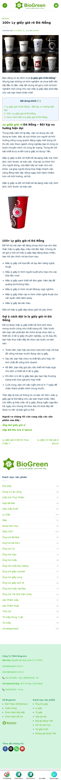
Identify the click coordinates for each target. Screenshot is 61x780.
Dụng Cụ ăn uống (12, 491)
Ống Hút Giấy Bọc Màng (15, 565)
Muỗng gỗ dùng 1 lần (46, 733)
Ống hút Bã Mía (10, 537)
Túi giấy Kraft (42, 729)
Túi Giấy (6, 622)
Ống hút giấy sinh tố (13, 582)
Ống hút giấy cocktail (13, 571)
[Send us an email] (10, 748)
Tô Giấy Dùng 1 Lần (12, 617)
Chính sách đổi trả (14, 716)
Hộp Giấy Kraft (10, 508)
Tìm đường (7, 778)
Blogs (5, 19)
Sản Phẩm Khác (10, 605)
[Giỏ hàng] (56, 5)
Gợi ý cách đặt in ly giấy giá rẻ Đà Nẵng (25, 117)
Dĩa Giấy (6, 486)
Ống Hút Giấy (9, 560)
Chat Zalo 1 (18, 778)
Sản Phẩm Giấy (10, 600)
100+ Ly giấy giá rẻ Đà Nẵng (20, 113)
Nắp (4, 520)
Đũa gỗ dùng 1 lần (44, 720)
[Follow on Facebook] (5, 748)
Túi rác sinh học (43, 725)
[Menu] (5, 5)
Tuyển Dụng (11, 708)
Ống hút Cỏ (8, 548)
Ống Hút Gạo (9, 554)
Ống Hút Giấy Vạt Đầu (14, 588)
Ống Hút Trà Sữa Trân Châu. (17, 594)
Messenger (54, 778)
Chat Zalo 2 (30, 778)
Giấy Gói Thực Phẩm (13, 497)
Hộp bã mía (40, 716)
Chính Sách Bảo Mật (15, 712)
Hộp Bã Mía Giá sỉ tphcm (17, 429)
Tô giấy (38, 712)
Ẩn (39, 101)
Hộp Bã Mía (8, 503)
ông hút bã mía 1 (11, 543)
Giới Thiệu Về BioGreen (16, 704)
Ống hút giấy (41, 704)
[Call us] (16, 748)
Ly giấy (38, 708)
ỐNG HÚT (7, 531)
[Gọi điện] (42, 773)
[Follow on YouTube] (22, 748)
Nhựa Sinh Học (10, 526)
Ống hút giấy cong (12, 577)
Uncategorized (10, 628)
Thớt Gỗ (6, 611)
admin (36, 30)
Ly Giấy (6, 514)
